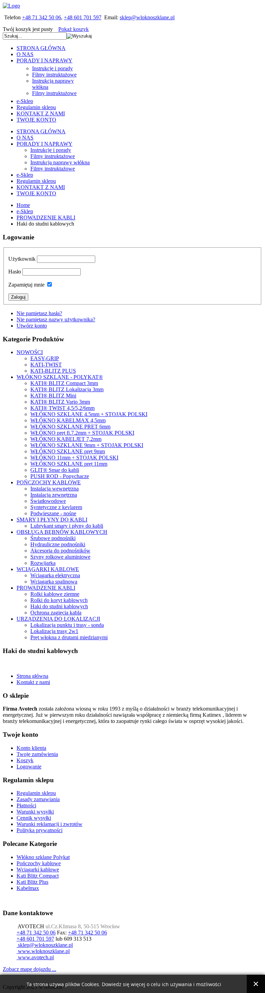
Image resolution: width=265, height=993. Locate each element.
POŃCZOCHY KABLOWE (49, 482)
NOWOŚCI (30, 352)
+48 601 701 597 (82, 17)
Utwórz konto (32, 326)
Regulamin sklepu (36, 793)
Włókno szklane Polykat (43, 857)
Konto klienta (31, 748)
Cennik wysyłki (34, 818)
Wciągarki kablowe (38, 869)
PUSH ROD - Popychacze (59, 476)
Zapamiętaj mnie (26, 285)
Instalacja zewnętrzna (53, 495)
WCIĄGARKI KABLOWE (48, 569)
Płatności (26, 805)
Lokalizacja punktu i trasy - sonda (67, 625)
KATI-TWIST (46, 365)
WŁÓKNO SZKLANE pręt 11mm (68, 464)
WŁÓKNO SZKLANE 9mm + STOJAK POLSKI (86, 445)
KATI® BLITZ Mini (53, 396)
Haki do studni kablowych (59, 606)
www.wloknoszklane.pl (43, 951)
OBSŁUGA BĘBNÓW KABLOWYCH (62, 532)
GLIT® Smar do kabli (54, 470)
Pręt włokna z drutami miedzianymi (69, 637)
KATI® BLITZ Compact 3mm (64, 383)
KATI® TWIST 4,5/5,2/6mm (62, 408)
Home (23, 205)
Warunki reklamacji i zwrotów (49, 824)
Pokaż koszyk (73, 29)
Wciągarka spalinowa (53, 582)
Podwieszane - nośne (53, 513)
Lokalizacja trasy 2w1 (54, 631)
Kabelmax (28, 888)
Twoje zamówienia (37, 754)
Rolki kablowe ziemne (54, 594)
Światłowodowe (48, 501)
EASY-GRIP (44, 358)
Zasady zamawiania (38, 799)
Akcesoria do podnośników (60, 551)
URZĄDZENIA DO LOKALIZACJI (58, 619)
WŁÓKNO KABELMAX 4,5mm (68, 420)
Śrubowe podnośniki (53, 538)
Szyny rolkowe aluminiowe (60, 557)
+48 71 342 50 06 (41, 17)
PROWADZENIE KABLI (46, 217)
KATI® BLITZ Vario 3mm (60, 402)
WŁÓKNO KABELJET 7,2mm (65, 439)
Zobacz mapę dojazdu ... (29, 969)
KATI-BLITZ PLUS (53, 371)
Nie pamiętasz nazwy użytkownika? (56, 319)
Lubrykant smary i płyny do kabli (66, 526)
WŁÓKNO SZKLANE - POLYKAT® (60, 377)
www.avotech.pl (35, 957)
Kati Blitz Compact (38, 876)
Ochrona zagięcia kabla (55, 613)
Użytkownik (22, 259)
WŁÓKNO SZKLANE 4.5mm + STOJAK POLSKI (88, 414)
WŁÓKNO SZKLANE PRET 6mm (70, 427)
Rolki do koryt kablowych (59, 600)
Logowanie (29, 766)
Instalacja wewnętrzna (54, 489)
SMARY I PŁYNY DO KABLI (52, 520)
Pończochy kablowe (39, 863)
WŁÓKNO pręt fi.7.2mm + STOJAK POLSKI (82, 433)
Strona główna (32, 676)
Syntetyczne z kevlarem (56, 507)
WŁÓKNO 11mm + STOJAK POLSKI (74, 458)
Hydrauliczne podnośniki (57, 544)
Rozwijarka (43, 563)
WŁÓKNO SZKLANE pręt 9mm (67, 451)
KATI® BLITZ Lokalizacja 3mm (67, 389)
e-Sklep (25, 211)
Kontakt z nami (33, 682)
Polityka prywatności (39, 830)
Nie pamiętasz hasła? (39, 313)
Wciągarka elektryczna (55, 575)
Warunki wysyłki (35, 812)
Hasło (14, 272)
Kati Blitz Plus (32, 882)
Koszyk (25, 760)
